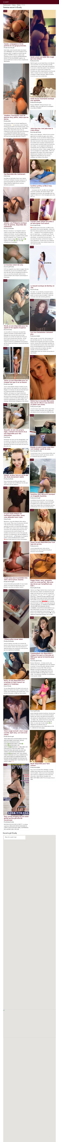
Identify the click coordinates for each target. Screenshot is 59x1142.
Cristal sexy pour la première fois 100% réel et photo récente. (15, 579)
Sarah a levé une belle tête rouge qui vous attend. (42, 58)
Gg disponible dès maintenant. (15, 174)
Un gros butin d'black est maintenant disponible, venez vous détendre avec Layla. (14, 515)
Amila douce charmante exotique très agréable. (42, 99)
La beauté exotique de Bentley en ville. (42, 287)
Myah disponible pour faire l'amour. (40, 764)
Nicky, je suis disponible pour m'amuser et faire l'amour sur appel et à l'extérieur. (14, 682)
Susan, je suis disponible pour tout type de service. (42, 543)
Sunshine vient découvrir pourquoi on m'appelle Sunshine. (42, 495)
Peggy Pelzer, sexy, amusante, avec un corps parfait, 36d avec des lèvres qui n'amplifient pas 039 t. (41, 583)
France (14, 5)
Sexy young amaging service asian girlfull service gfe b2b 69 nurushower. (16, 818)
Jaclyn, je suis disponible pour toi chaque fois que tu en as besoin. (16, 381)
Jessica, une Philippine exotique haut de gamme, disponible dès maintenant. (15, 224)
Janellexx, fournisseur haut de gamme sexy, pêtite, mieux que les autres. (16, 117)
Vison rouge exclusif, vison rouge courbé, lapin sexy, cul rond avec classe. (16, 732)
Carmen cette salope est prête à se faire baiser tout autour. (42, 222)
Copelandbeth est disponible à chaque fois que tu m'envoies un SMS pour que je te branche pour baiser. (42, 656)
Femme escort (7, 5)
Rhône (18, 5)
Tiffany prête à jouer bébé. (13, 639)
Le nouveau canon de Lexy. (13, 265)
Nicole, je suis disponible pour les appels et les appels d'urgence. (16, 327)
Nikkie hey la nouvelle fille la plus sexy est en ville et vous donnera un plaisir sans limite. (42, 402)
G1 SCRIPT (6, 2)
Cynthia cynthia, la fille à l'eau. (41, 186)
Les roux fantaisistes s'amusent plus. (41, 333)
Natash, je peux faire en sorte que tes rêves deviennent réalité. (16, 476)
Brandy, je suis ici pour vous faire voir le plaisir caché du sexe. (42, 448)
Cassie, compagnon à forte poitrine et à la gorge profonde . (15, 45)
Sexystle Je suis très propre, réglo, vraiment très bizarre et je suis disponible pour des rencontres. (15, 432)
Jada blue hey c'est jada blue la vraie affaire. (41, 129)
